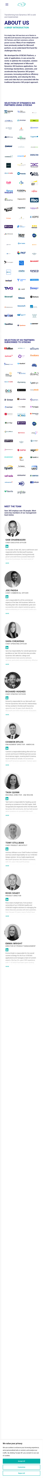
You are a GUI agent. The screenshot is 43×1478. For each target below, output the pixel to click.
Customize (21, 1467)
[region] (21, 1459)
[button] (7, 4)
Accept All (21, 1461)
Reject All (21, 1473)
